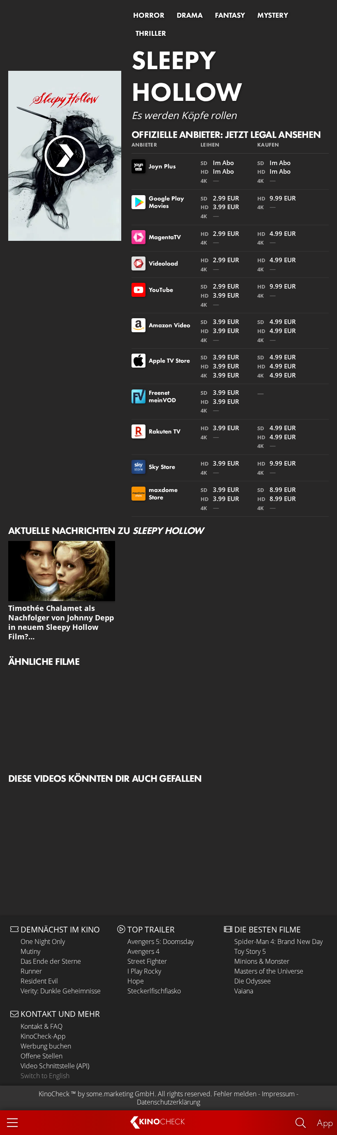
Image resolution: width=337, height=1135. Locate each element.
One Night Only (43, 941)
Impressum (278, 1093)
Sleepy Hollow (187, 76)
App (325, 1122)
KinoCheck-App (43, 1036)
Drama (190, 15)
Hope (135, 981)
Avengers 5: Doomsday (160, 941)
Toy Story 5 (250, 951)
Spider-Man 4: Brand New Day (278, 941)
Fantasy (230, 15)
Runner (31, 971)
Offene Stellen (41, 1056)
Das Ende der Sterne (51, 961)
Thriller (151, 33)
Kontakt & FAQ (41, 1026)
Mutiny (30, 951)
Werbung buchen (46, 1046)
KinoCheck (54, 1093)
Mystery (272, 15)
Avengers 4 (143, 951)
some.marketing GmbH (120, 1093)
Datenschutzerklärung (168, 1102)
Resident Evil (39, 981)
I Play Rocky (144, 971)
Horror (148, 15)
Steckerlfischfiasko (154, 991)
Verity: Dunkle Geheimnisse (61, 991)
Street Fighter (147, 961)
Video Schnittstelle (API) (55, 1066)
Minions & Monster (261, 961)
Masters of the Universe (268, 971)
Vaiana (243, 991)
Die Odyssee (252, 981)
